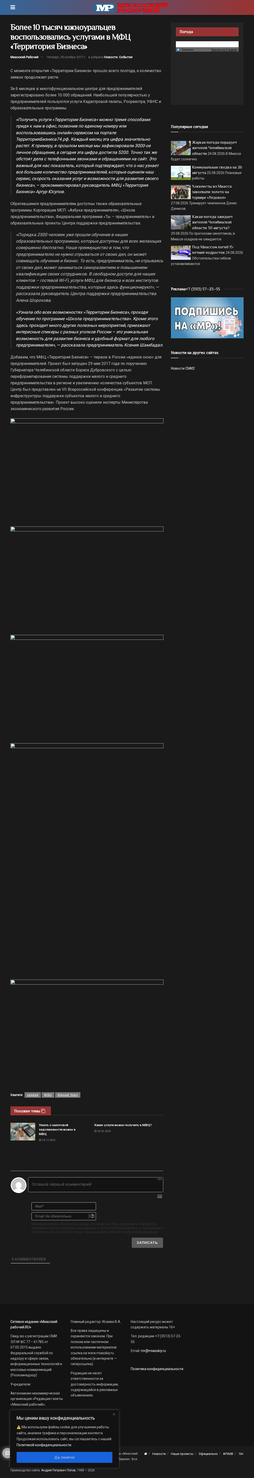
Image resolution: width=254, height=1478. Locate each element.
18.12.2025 (48, 1140)
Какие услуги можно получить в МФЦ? (123, 1125)
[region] (64, 1439)
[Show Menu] (12, 7)
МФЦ (48, 1095)
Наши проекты (182, 1454)
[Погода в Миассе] (207, 44)
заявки (32, 1095)
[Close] (114, 1414)
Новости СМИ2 (183, 368)
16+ (241, 1454)
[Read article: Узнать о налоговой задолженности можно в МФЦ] (22, 1132)
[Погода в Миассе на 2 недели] (224, 49)
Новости (111, 57)
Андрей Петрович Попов (58, 1470)
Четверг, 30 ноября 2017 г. (66, 57)
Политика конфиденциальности (157, 1369)
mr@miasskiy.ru (153, 1351)
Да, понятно (65, 1457)
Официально (208, 1454)
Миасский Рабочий (24, 57)
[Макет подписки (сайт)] (207, 317)
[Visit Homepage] (131, 7)
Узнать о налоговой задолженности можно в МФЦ (57, 1129)
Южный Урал (68, 1095)
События (125, 57)
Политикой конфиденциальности (44, 1445)
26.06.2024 (103, 1131)
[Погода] (185, 49)
